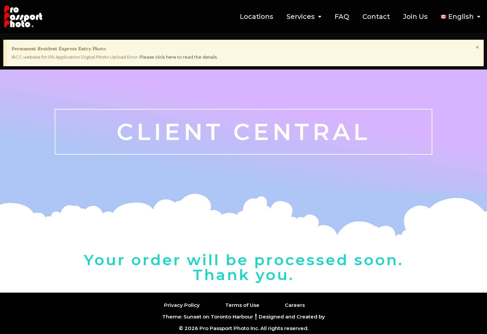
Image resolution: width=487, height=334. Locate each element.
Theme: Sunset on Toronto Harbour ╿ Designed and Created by (243, 316)
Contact (376, 17)
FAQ (342, 17)
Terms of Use (242, 305)
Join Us (415, 17)
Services (301, 17)
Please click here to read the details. (178, 57)
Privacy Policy (182, 305)
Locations (256, 17)
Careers (295, 305)
